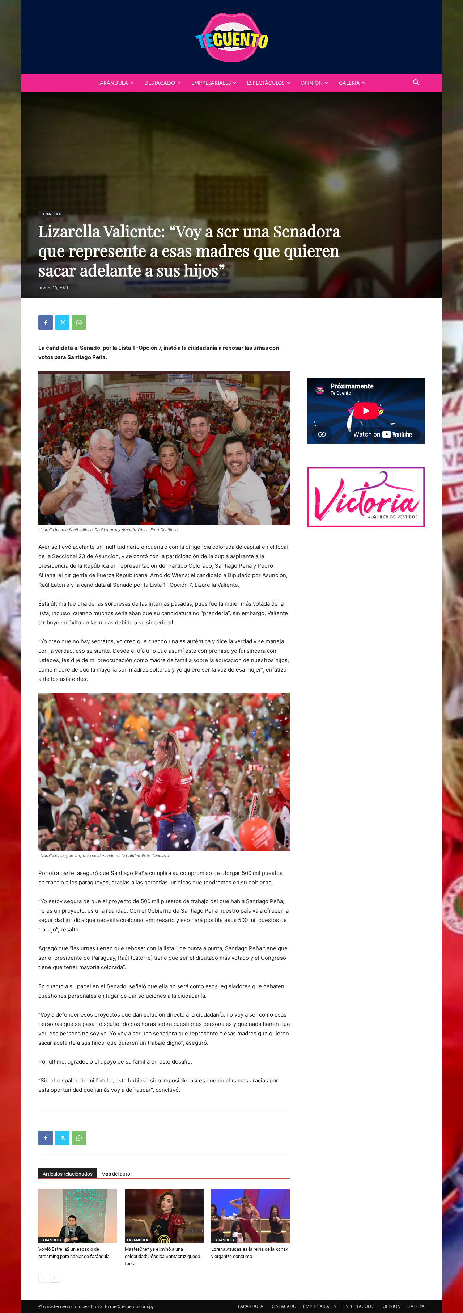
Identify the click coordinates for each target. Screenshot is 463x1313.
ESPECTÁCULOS (265, 83)
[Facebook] (45, 322)
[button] (416, 83)
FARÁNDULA (112, 83)
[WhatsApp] (79, 322)
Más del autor (116, 1174)
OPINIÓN (312, 83)
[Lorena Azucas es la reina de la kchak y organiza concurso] (250, 1216)
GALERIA (349, 83)
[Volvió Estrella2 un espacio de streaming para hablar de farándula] (77, 1216)
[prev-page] (42, 1278)
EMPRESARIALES (211, 83)
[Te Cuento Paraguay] (231, 37)
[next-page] (54, 1278)
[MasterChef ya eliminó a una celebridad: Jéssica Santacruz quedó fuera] (164, 1216)
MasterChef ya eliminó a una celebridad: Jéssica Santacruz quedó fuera (162, 1256)
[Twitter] (62, 322)
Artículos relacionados (68, 1174)
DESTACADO (159, 83)
